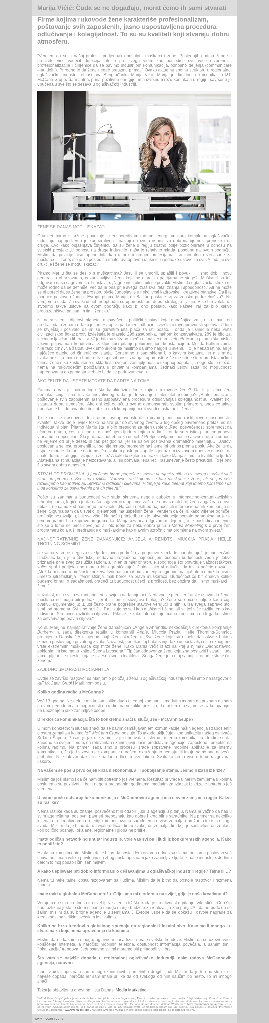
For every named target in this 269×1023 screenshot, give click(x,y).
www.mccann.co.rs (49, 1018)
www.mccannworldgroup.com (205, 1004)
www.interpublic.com (77, 1009)
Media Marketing (131, 990)
